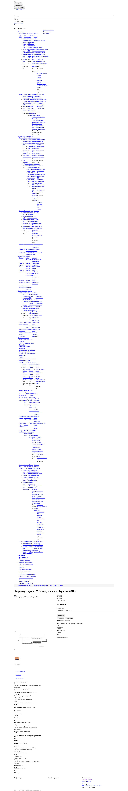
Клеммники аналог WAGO (40, 151)
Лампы (28, 292)
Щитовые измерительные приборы (38, 165)
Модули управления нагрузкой (35, 282)
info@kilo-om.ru (18, 23)
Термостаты (29, 244)
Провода (28, 362)
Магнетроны (40, 127)
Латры (21, 357)
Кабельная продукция (24, 360)
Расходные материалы (24, 585)
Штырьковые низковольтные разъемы (27, 157)
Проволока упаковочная (26, 578)
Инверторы (22, 355)
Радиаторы (32, 423)
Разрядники (22, 252)
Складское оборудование (25, 562)
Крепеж (36, 435)
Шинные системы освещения (35, 334)
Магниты (39, 202)
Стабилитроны (41, 84)
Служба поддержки (53, 778)
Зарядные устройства (25, 352)
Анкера (39, 437)
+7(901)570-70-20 (87, 779)
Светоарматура (30, 329)
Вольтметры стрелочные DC (40, 186)
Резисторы (32, 47)
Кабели (21, 362)
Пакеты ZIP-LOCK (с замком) (27, 576)
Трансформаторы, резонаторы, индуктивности (39, 96)
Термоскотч (37, 479)
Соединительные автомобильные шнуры (40, 381)
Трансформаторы (42, 99)
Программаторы (38, 541)
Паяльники (40, 499)
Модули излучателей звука (35, 277)
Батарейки (22, 345)
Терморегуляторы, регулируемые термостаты (37, 245)
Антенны (21, 211)
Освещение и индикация (25, 291)
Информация (18, 778)
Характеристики (20, 671)
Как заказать (46, 31)
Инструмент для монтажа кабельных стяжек (40, 522)
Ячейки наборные (24, 581)
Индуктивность (41, 101)
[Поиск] (17, 19)
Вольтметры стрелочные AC (40, 181)
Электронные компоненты (25, 136)
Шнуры (34, 362)
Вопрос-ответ (19, 678)
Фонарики (28, 332)
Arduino (21, 258)
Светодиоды (22, 292)
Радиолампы (41, 129)
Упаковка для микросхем (26, 579)
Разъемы (21, 138)
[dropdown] (15, 1)
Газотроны (40, 120)
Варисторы (22, 249)
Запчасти (20, 31)
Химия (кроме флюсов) (31, 466)
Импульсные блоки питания (27, 353)
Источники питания (23, 338)
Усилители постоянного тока (27, 358)
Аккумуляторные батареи (26, 343)
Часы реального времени (29, 287)
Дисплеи (34, 292)
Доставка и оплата (48, 30)
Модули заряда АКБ (21, 264)
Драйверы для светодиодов (27, 350)
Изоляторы (37, 400)
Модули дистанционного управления (36, 259)
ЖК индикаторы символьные (39, 301)
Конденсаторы (38, 47)
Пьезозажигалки (23, 559)
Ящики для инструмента (26, 583)
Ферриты (39, 204)
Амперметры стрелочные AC (41, 170)
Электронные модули (24, 256)
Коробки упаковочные (25, 569)
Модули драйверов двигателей (35, 271)
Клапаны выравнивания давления (38, 412)
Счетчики (26, 211)
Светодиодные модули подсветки (23, 334)
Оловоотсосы (41, 498)
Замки (30, 400)
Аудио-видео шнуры (37, 365)
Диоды (35, 71)
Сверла (31, 546)
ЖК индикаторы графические (39, 296)
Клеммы (31, 138)
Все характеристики (62, 637)
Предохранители (33, 219)
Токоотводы (32, 430)
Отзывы (18, 675)
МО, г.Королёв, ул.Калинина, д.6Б (92, 785)
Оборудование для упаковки (27, 574)
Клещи (39, 534)
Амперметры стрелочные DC (41, 176)
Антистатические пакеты (26, 564)
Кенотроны (40, 125)
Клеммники (37, 138)
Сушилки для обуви (24, 560)
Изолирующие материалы (40, 585)
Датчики (26, 164)
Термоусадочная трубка (56, 585)
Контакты (46, 33)
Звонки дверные (23, 557)
